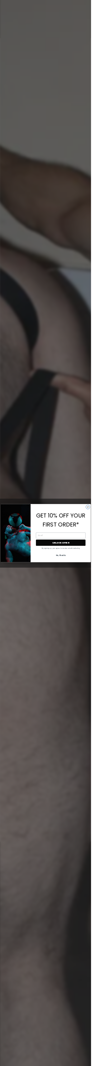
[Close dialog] (88, 507)
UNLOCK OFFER (60, 542)
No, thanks (60, 555)
